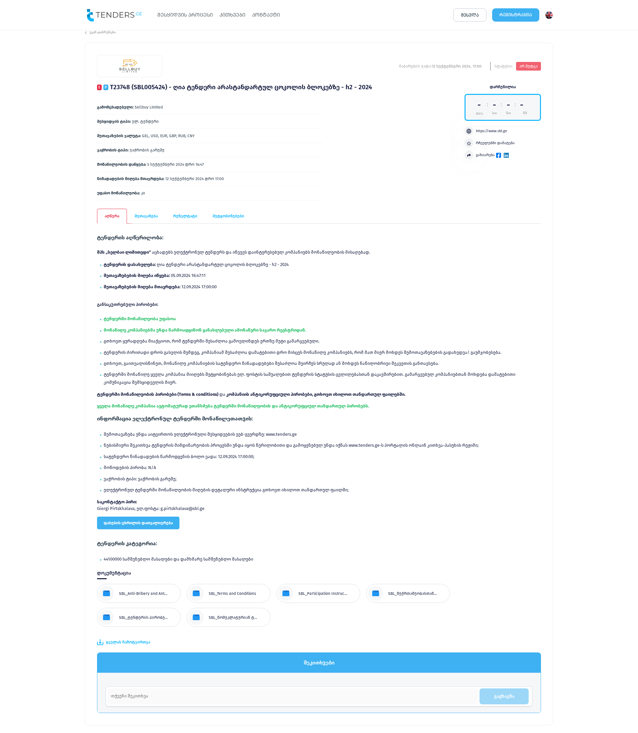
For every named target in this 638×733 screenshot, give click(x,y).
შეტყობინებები (228, 216)
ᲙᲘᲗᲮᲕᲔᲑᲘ (232, 15)
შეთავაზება (146, 216)
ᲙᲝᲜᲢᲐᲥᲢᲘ (266, 15)
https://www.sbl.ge (491, 131)
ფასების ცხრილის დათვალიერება (138, 523)
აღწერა (112, 216)
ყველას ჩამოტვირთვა (128, 642)
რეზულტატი (185, 216)
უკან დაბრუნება (102, 32)
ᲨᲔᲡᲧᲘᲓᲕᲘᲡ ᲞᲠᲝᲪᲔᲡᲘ (185, 15)
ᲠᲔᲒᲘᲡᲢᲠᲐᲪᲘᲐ (515, 14)
